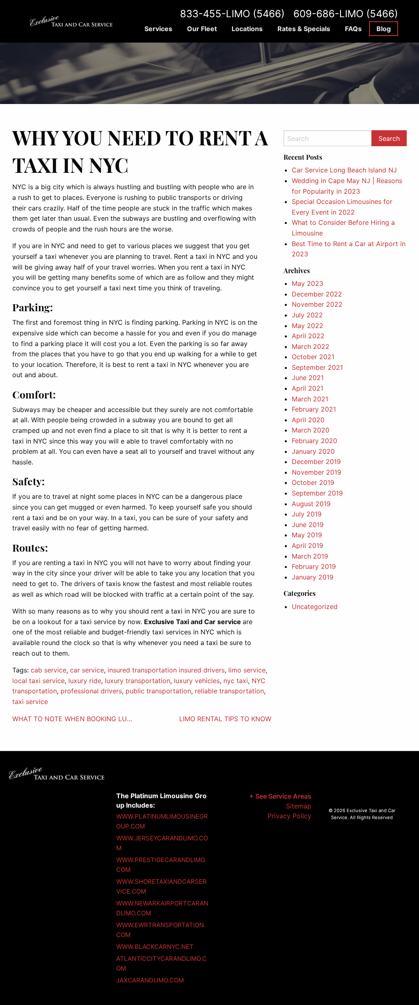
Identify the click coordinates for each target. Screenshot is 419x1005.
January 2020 (313, 451)
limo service (247, 670)
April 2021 (307, 388)
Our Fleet (202, 29)
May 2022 (307, 325)
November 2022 (317, 304)
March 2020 (310, 430)
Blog (383, 29)
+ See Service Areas (280, 796)
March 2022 (310, 346)
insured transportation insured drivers (166, 670)
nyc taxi (235, 681)
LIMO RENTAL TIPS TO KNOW (225, 719)
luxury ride (84, 681)
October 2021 (313, 357)
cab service (48, 670)
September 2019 (317, 493)
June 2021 (308, 377)
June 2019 (308, 525)
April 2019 (307, 545)
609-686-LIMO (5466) (345, 14)
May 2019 (307, 535)
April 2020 (308, 420)
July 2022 (307, 315)
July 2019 (307, 514)
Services (158, 29)
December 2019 (316, 461)
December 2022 (317, 294)
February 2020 (314, 441)
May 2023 (307, 283)
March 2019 (310, 556)
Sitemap (298, 806)
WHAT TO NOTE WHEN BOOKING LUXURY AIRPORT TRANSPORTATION (73, 719)
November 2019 (316, 472)
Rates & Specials (303, 29)
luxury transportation (137, 681)
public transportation (158, 691)
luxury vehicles (197, 681)
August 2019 (311, 504)
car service (87, 670)
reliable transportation (229, 691)
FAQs (353, 29)
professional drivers (91, 691)
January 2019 (312, 577)
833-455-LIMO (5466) (232, 14)
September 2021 (317, 367)
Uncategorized (315, 606)
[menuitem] (158, 28)
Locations (247, 29)
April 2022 (308, 336)
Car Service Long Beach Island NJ (344, 170)
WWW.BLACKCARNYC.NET (155, 947)
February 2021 (314, 409)
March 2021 (310, 399)
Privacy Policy (289, 816)
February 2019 (314, 566)
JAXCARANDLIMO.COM (150, 980)
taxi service (30, 701)
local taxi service (38, 681)
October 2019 (313, 482)
